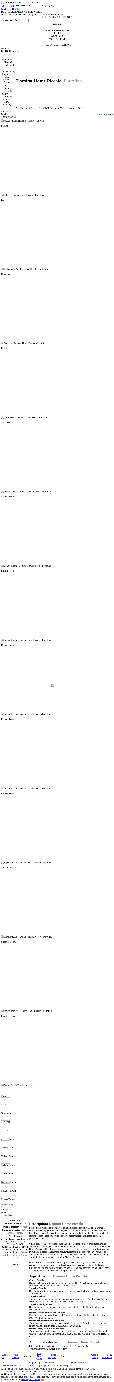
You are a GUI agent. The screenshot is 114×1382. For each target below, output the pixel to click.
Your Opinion (15, 1356)
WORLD (5, 48)
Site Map (64, 1365)
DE (13, 5)
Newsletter (28, 1356)
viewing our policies (30, 1379)
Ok (42, 1379)
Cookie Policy (94, 1356)
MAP (3, 114)
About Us (6, 1362)
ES (3, 5)
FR (7, 5)
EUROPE (12, 51)
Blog (51, 5)
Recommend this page (52, 1356)
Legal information (107, 1356)
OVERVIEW (7, 111)
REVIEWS (8, 117)
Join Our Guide (39, 1356)
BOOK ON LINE (57, 39)
